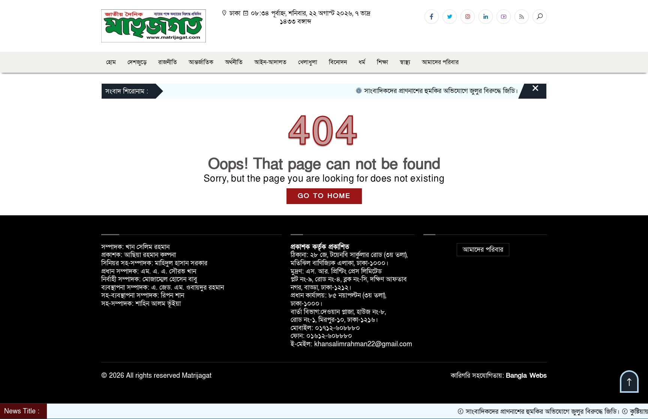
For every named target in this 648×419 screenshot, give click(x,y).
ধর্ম (361, 62)
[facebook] (431, 16)
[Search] (539, 16)
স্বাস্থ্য (405, 62)
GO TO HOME (324, 196)
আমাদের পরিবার (440, 62)
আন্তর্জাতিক (201, 62)
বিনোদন (338, 62)
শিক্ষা (382, 62)
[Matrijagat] (153, 25)
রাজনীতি (167, 62)
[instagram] (467, 16)
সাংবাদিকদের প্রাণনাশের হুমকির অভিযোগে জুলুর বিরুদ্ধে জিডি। (430, 91)
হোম (111, 62)
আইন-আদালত (270, 62)
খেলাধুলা (307, 62)
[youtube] (503, 16)
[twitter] (449, 16)
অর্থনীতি (234, 62)
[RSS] (521, 16)
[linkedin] (485, 16)
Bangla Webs (526, 375)
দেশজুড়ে (137, 62)
